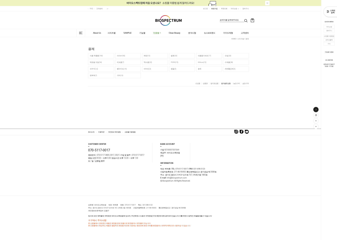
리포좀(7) (120, 62)
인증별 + (157, 33)
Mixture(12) (202, 62)
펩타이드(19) (122, 69)
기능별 (142, 33)
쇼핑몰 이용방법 (329, 36)
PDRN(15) (174, 62)
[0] (252, 27)
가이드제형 (228, 33)
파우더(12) (94, 69)
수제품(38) (229, 62)
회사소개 (91, 132)
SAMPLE (127, 33)
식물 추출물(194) (96, 56)
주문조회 (224, 9)
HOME (233, 39)
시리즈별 (112, 33)
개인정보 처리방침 (114, 132)
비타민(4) (147, 69)
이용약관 (101, 132)
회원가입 (214, 9)
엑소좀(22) (148, 62)
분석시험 (192, 33)
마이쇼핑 (329, 27)
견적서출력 (329, 40)
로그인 (205, 9)
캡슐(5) (173, 69)
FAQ (329, 44)
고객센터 (99, 9)
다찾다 (330, 12)
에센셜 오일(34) (96, 62)
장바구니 (329, 30)
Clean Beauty (174, 33)
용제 (247, 39)
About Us (97, 33)
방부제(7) (93, 75)
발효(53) (174, 56)
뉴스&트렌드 (209, 33)
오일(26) (228, 56)
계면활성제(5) (230, 69)
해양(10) (147, 56)
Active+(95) (121, 56)
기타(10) (120, 75)
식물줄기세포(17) (204, 56)
